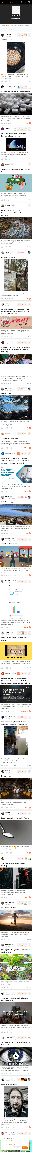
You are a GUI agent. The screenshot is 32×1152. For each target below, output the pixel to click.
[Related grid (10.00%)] (29, 581)
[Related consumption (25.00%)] (19, 35)
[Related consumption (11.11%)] (19, 993)
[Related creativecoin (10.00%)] (29, 252)
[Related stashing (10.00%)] (19, 497)
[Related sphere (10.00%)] (25, 129)
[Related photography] (25, 1079)
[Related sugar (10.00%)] (29, 813)
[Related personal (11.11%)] (22, 993)
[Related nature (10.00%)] (29, 858)
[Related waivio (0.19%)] (19, 453)
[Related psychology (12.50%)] (22, 1037)
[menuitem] (26, 2)
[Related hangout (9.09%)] (25, 304)
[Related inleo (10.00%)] (22, 903)
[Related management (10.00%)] (29, 633)
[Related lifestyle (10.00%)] (22, 633)
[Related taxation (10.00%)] (22, 433)
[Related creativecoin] (29, 1079)
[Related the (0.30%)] (25, 673)
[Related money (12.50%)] (29, 1037)
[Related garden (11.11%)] (19, 1133)
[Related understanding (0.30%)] (22, 673)
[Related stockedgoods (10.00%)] (19, 389)
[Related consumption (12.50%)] (19, 1037)
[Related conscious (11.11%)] (25, 993)
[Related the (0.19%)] (22, 453)
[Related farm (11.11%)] (25, 1133)
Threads (9, 29)
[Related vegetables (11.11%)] (29, 1133)
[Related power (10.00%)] (25, 581)
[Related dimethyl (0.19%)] (25, 453)
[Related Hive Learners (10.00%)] (19, 87)
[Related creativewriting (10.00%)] (29, 539)
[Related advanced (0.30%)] (29, 673)
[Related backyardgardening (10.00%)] (25, 945)
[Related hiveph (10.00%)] (29, 945)
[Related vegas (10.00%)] (22, 129)
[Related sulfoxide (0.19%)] (29, 453)
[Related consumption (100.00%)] (29, 164)
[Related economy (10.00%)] (25, 433)
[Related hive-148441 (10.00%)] (22, 771)
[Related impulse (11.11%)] (25, 342)
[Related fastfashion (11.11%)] (22, 342)
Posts (3, 29)
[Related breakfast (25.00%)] (25, 35)
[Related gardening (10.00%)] (22, 945)
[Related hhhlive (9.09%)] (22, 304)
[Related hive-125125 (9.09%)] (19, 304)
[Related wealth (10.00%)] (25, 633)
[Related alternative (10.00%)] (29, 903)
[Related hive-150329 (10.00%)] (19, 633)
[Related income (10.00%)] (29, 433)
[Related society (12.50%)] (25, 1037)
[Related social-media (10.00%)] (29, 771)
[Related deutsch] (22, 1079)
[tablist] (16, 29)
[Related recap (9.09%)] (29, 304)
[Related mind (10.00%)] (25, 771)
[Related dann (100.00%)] (19, 1079)
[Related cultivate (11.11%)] (22, 1133)
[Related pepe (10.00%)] (29, 717)
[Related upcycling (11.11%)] (29, 993)
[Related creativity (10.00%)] (25, 858)
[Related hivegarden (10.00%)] (19, 945)
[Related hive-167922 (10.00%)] (19, 433)
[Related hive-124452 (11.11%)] (19, 342)
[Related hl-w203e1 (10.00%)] (25, 87)
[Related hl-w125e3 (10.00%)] (25, 813)
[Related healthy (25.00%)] (29, 35)
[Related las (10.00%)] (19, 129)
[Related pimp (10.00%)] (25, 539)
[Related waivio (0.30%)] (19, 673)
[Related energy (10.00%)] (29, 129)
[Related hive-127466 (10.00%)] (22, 581)
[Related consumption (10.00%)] (19, 252)
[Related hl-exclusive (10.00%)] (22, 87)
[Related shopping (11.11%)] (29, 342)
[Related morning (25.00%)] (22, 35)
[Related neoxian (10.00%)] (29, 87)
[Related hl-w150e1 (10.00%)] (22, 539)
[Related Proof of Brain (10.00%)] (22, 252)
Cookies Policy (11, 1144)
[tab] (3, 29)
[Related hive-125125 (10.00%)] (19, 717)
